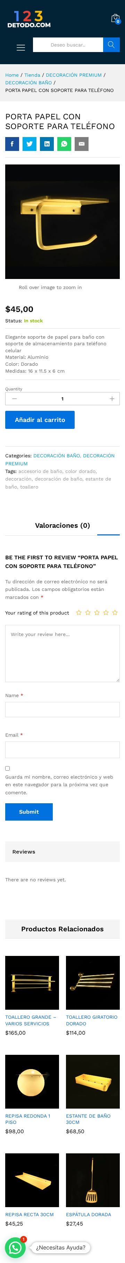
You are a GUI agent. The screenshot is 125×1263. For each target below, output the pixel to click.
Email (14, 735)
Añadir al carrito (40, 419)
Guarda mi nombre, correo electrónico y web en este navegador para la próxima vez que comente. (59, 784)
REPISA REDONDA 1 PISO (27, 1119)
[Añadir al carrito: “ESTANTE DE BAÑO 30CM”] (85, 1104)
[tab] (62, 528)
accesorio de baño (40, 471)
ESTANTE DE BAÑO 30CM (88, 1119)
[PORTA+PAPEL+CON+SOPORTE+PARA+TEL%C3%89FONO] (29, 144)
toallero (29, 487)
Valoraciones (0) (62, 525)
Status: (13, 320)
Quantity (13, 389)
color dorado (80, 471)
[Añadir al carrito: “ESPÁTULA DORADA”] (85, 1203)
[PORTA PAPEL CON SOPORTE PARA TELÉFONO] (12, 144)
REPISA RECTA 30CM (29, 1214)
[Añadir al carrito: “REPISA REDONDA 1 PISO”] (24, 1104)
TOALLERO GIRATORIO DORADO (91, 1020)
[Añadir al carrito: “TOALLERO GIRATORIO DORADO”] (85, 1005)
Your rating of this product (37, 613)
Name (14, 695)
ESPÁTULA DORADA (88, 1214)
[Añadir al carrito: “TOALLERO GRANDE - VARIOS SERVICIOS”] (24, 1005)
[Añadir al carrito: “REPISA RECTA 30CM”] (24, 1203)
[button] (15, 1247)
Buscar (111, 44)
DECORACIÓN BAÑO (56, 455)
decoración (18, 479)
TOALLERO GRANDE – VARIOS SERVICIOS (30, 1020)
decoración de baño (58, 479)
